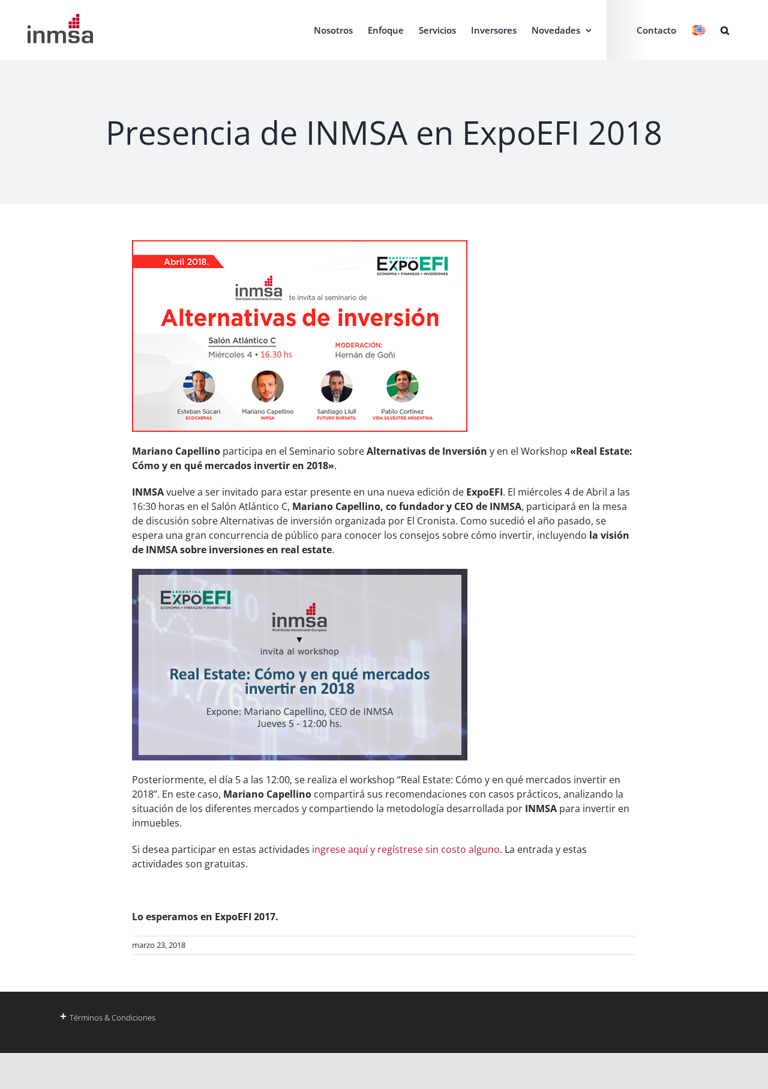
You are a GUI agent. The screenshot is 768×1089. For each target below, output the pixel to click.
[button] (725, 30)
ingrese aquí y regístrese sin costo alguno (405, 849)
